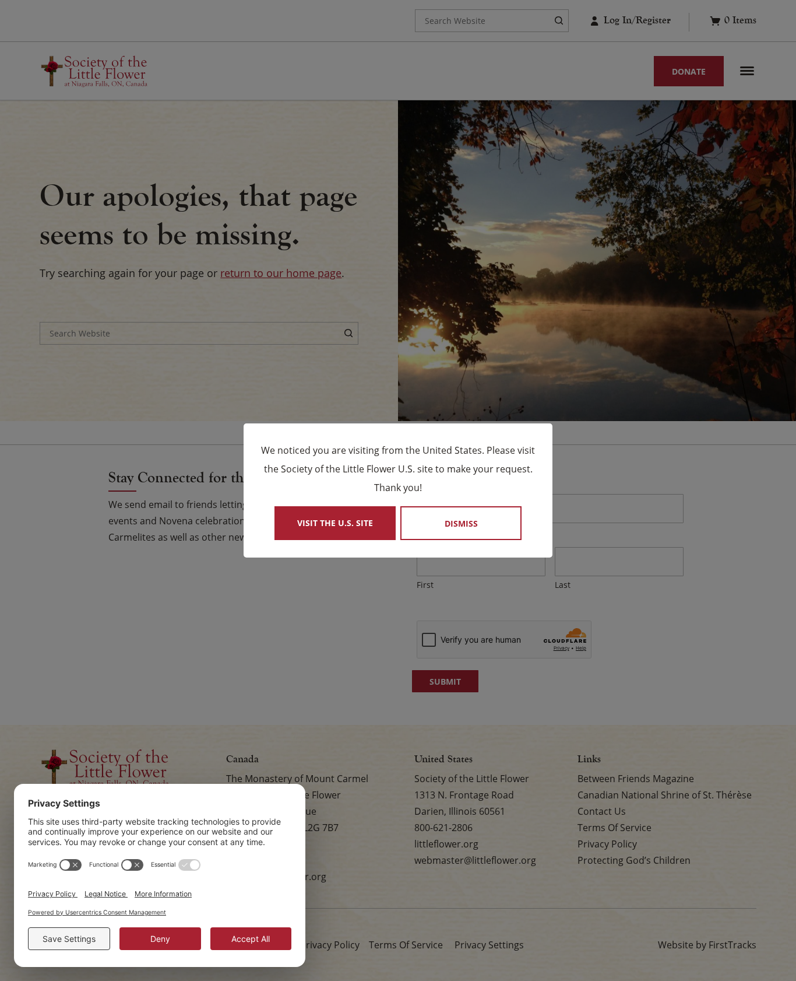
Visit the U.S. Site (335, 522)
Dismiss (461, 523)
